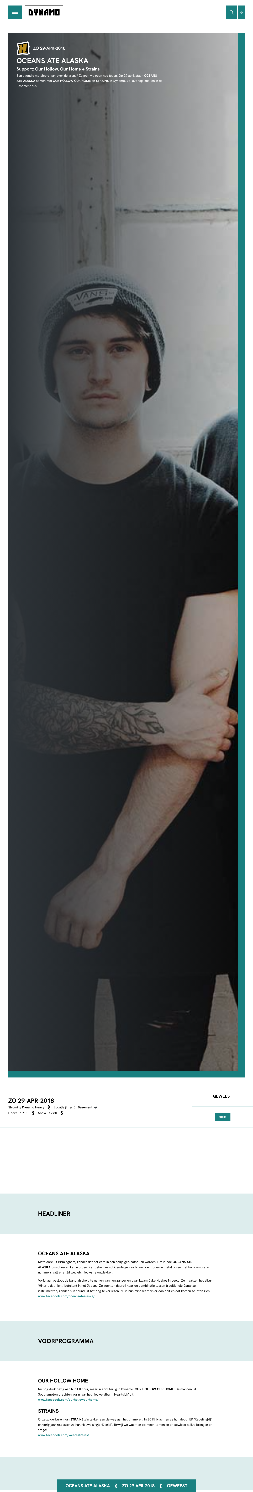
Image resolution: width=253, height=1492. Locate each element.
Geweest (177, 1485)
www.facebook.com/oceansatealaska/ (66, 1296)
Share (222, 1117)
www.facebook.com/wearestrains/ (63, 1435)
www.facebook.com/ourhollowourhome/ (68, 1399)
